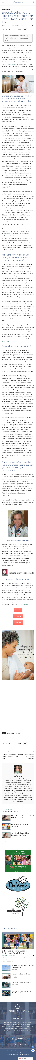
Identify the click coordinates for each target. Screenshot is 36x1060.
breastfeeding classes (27, 479)
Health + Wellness (6, 9)
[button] (3, 2)
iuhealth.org (24, 604)
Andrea (6, 25)
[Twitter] (25, 1044)
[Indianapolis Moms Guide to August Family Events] (6, 968)
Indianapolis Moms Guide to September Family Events (15, 952)
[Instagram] (15, 1044)
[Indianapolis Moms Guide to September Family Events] (18, 940)
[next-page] (6, 842)
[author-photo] (18, 773)
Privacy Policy (24, 1051)
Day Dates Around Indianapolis (21, 982)
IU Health (18, 733)
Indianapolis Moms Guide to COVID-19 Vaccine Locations (26, 756)
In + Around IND (6, 947)
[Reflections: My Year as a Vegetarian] (6, 826)
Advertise (16, 1051)
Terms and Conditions (17, 1053)
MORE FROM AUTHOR (10, 811)
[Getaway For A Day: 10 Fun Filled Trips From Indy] (6, 993)
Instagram (18, 622)
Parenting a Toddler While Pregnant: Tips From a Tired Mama (10, 756)
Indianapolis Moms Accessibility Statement (18, 1054)
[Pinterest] (20, 1044)
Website (18, 610)
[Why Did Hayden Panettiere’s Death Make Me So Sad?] (6, 818)
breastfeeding (10, 733)
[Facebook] (11, 1044)
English (23, 1058)
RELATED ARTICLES (9, 809)
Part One (16, 69)
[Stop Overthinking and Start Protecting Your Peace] (6, 835)
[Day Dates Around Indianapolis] (6, 985)
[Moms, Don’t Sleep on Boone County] (6, 976)
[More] (25, 29)
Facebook (18, 616)
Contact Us (10, 1051)
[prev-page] (3, 842)
